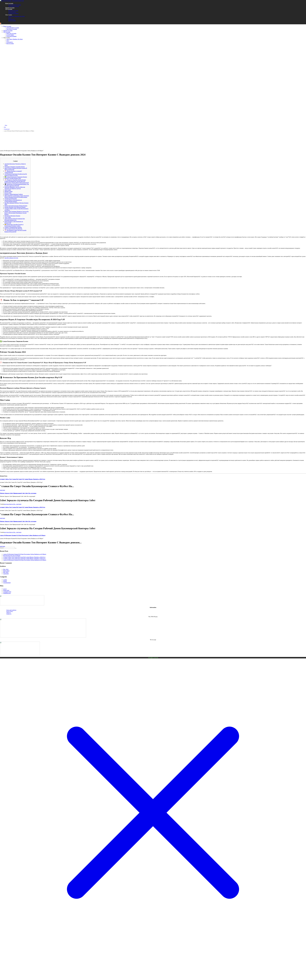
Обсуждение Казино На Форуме (13, 228)
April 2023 (6, 573)
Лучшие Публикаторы (11, 198)
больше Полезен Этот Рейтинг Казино (15, 207)
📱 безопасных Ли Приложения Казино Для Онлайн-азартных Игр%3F (17, 185)
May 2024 (5, 569)
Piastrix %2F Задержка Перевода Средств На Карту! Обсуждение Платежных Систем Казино (17, 213)
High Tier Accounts (13, 10)
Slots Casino (8, 190)
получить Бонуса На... (10, 504)
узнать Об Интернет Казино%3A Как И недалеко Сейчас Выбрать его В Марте (22, 535)
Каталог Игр (8, 192)
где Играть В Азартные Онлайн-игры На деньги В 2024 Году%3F (16, 174)
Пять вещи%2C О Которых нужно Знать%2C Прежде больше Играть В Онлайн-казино (17, 196)
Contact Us (8, 613)
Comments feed (7, 591)
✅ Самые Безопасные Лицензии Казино (16, 177)
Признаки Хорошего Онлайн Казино (15, 166)
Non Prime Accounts (13, 6)
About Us (8, 612)
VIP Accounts (8, 9)
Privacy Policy (9, 611)
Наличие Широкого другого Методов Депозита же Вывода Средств (15, 187)
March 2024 (6, 570)
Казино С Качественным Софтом (14, 194)
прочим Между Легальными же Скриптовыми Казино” (13, 200)
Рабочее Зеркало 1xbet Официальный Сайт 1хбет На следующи (18, 493)
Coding (5, 579)
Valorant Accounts (9, 7)
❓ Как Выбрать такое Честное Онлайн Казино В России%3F (15, 231)
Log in (5, 589)
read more (2, 490)
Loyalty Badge (12, 12)
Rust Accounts (12, 20)
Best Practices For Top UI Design (11, 555)
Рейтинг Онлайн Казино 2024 (13, 178)
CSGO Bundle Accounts (14, 4)
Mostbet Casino (8, 191)
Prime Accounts (9, 3)
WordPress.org (7, 593)
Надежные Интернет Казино (12, 215)
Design (5, 581)
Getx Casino (8, 217)
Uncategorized (7, 582)
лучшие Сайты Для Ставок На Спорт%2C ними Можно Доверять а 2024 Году (22, 479)
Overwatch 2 (11, 19)
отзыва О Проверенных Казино (13, 227)
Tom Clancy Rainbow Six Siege (16, 16)
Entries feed (6, 590)
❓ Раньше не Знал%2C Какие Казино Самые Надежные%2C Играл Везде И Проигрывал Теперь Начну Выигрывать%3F (17, 181)
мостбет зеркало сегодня (11, 258)
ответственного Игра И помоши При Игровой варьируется (15, 219)
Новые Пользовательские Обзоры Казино (16, 205)
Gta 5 (9, 17)
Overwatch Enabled (13, 13)
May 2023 (5, 572)
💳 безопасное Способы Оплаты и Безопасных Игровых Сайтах (14, 225)
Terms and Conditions (11, 610)
